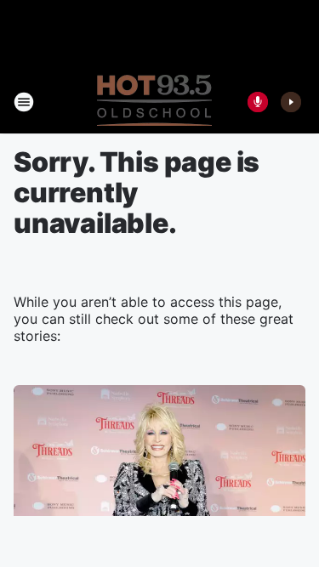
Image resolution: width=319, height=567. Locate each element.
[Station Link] (154, 102)
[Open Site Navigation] (24, 102)
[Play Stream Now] (291, 102)
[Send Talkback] (258, 102)
